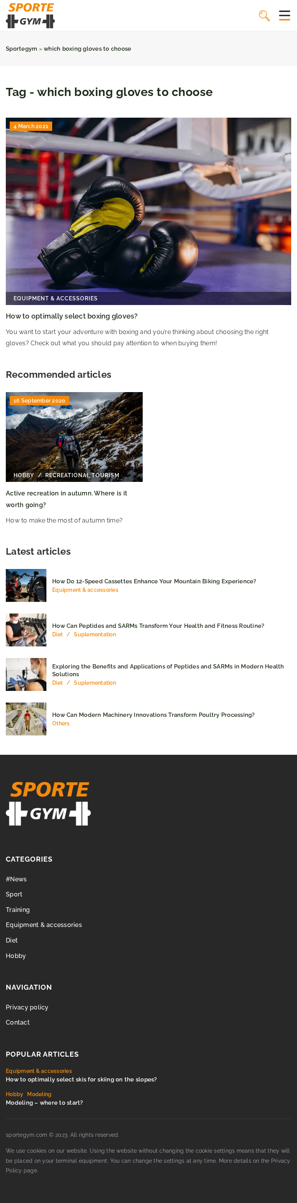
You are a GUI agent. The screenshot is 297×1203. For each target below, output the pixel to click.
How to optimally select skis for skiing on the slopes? (81, 1079)
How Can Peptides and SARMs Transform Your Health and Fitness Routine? (158, 625)
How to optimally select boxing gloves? (72, 316)
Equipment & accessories (44, 925)
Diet (12, 940)
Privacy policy (27, 1007)
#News (16, 879)
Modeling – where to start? (44, 1102)
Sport (14, 894)
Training (18, 909)
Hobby (16, 956)
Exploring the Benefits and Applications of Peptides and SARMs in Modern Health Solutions (168, 670)
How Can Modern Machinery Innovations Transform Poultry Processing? (153, 714)
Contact (18, 1022)
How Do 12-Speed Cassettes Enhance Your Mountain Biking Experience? (154, 581)
